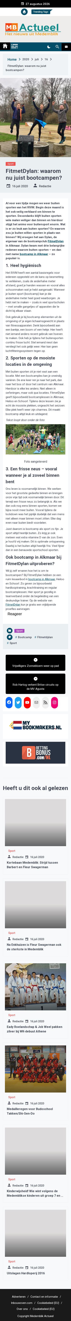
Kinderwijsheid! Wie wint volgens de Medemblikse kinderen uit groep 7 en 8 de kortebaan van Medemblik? (35, 1195)
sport (13, 643)
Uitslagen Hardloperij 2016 (26, 1273)
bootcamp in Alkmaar (34, 254)
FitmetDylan (56, 241)
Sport (11, 163)
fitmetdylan (45, 637)
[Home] (5, 46)
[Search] (57, 47)
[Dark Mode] (48, 47)
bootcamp (25, 637)
